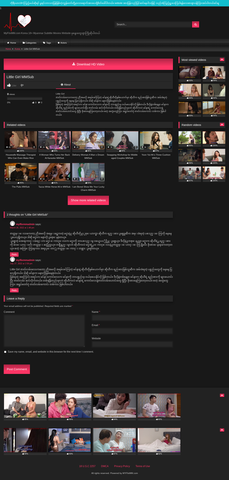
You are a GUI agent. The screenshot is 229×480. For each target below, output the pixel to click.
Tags (48, 42)
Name (96, 312)
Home (13, 42)
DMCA (105, 466)
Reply (14, 254)
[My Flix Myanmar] (17, 22)
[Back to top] (219, 471)
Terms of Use (143, 466)
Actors (63, 42)
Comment (9, 312)
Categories (31, 42)
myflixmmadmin (25, 224)
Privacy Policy (122, 466)
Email (96, 325)
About (67, 84)
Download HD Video (90, 64)
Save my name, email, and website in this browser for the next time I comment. (51, 351)
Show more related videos (88, 200)
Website (96, 338)
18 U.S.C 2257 (87, 466)
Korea (17, 49)
